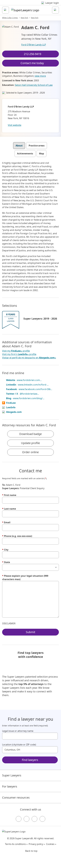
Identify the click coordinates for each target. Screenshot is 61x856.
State (6, 562)
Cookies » (51, 844)
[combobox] (30, 736)
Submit (30, 632)
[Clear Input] (54, 736)
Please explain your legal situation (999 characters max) (25, 577)
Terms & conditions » (16, 844)
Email (6, 522)
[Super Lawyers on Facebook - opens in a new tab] (18, 819)
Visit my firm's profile (19, 354)
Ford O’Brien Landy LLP (33, 44)
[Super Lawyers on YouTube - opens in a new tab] (34, 819)
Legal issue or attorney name (17, 730)
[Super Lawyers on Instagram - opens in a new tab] (26, 819)
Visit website (14, 125)
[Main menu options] (5, 10)
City (5, 549)
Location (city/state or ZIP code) (19, 744)
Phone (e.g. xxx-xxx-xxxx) (17, 536)
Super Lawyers (11, 775)
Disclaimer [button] (8, 623)
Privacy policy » (37, 844)
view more (40, 75)
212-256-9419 (32, 54)
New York (24, 17)
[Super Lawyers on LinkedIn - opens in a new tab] (42, 819)
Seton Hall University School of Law (34, 85)
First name (9, 495)
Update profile (30, 443)
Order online (30, 452)
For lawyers (9, 786)
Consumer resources (16, 797)
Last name (9, 508)
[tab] (19, 145)
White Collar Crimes (10, 17)
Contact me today (32, 63)
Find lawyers (30, 760)
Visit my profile (16, 351)
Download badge (30, 434)
